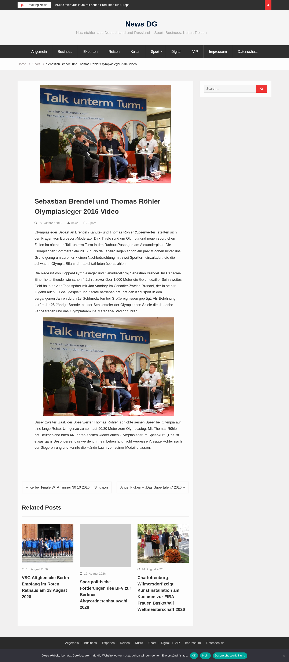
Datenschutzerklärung (230, 655)
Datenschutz (248, 52)
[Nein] (284, 656)
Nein (205, 655)
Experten (90, 52)
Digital (176, 52)
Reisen (114, 52)
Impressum (218, 52)
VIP (195, 52)
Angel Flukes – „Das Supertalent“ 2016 (151, 487)
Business (65, 52)
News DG (141, 24)
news (74, 223)
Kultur (135, 52)
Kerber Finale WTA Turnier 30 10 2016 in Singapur (68, 487)
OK (194, 655)
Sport (155, 52)
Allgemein (39, 52)
